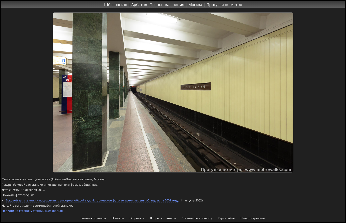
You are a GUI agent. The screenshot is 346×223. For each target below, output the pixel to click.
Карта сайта (226, 218)
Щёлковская (115, 4)
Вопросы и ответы (163, 218)
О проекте (137, 218)
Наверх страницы (252, 218)
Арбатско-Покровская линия (157, 4)
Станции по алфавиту (197, 218)
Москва (195, 4)
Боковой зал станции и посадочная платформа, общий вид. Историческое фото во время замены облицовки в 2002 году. (92, 200)
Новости (118, 218)
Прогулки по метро (224, 4)
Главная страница (93, 218)
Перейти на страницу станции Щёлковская (32, 211)
